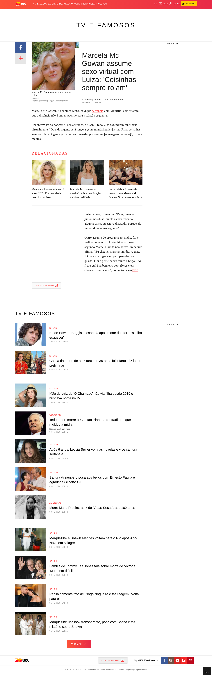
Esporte (99, 12)
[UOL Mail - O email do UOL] (163, 4)
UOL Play (102, 4)
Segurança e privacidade (136, 670)
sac (156, 4)
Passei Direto (81, 4)
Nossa (161, 12)
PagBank (92, 4)
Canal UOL (151, 12)
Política (61, 12)
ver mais (76, 644)
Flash (30, 12)
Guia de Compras (192, 12)
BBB (135, 270)
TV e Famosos (106, 25)
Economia (81, 12)
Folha (90, 12)
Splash (109, 12)
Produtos (21, 12)
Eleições (40, 12)
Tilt (137, 12)
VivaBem (129, 12)
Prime (172, 12)
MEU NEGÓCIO (66, 4)
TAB (167, 12)
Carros (70, 12)
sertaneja (97, 110)
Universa (119, 12)
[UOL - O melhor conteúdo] (20, 4)
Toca (179, 12)
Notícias (51, 12)
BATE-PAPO (53, 4)
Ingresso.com (40, 4)
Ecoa (142, 12)
